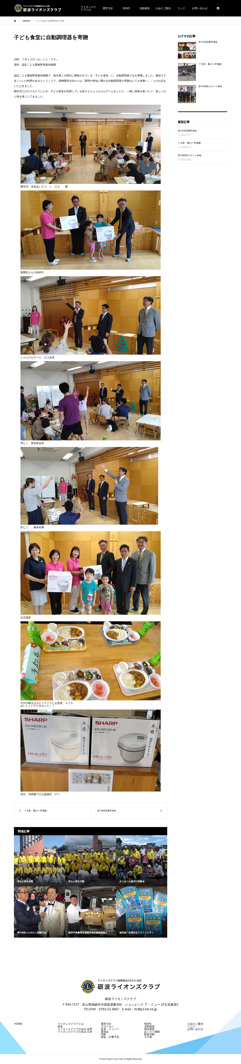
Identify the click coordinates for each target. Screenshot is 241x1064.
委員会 (105, 1031)
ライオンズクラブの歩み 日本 (75, 1031)
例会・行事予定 (110, 1037)
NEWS (126, 8)
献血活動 (149, 1034)
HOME (18, 1024)
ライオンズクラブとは (71, 1024)
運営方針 (108, 8)
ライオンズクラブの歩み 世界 (75, 1029)
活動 (103, 1034)
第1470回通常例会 (208, 41)
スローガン (107, 1026)
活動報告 (144, 8)
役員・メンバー (110, 1029)
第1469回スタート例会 (210, 86)
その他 (148, 1037)
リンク (181, 8)
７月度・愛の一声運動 (210, 64)
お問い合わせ (200, 8)
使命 (60, 1026)
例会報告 (149, 1029)
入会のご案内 (163, 8)
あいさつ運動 (152, 1031)
